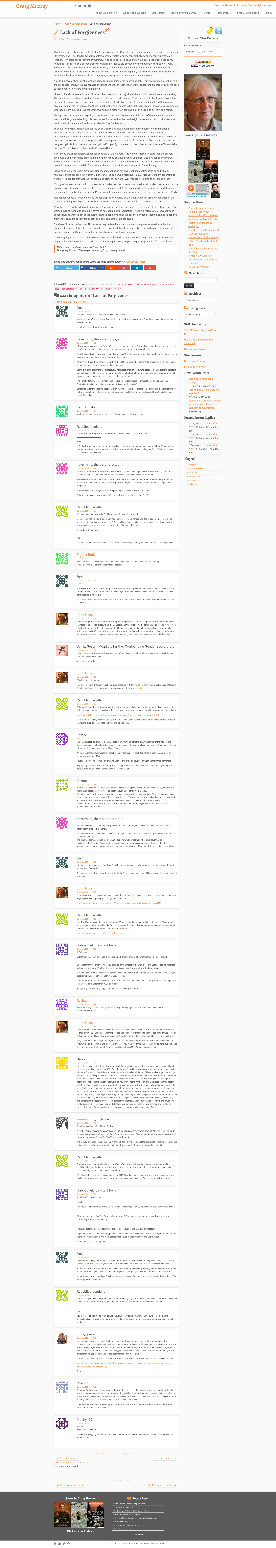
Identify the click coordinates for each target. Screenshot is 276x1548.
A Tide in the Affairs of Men (203, 215)
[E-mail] (80, 6)
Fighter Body (86, 555)
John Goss (85, 615)
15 (79, 301)
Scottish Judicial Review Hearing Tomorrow (129, 1504)
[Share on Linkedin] (137, 267)
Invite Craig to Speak (247, 12)
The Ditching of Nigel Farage (203, 237)
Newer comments (165, 1458)
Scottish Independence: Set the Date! (126, 1515)
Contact (208, 12)
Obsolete (193, 480)
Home (57, 23)
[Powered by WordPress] (137, 1543)
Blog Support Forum (195, 366)
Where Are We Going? (200, 255)
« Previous (59, 301)
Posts (66, 23)
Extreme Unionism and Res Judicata (126, 1525)
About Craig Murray (106, 12)
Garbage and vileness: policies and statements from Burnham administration (204, 404)
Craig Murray (32, 5)
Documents (224, 12)
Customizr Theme (158, 1544)
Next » (84, 301)
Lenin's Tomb (194, 476)
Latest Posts (159, 12)
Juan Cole (193, 472)
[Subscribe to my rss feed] (76, 6)
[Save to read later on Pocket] (124, 267)
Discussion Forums (194, 361)
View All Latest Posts (133, 261)
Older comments (67, 1458)
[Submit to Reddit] (111, 267)
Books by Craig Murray (184, 12)
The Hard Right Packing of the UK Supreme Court (131, 1511)
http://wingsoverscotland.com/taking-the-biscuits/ (99, 933)
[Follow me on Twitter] (85, 6)
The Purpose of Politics (162, 1485)
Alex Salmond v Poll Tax (71, 1485)
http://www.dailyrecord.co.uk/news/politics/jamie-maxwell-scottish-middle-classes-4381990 (118, 715)
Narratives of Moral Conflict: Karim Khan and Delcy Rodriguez (203, 223)
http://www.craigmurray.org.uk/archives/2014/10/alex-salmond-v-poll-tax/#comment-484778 (119, 903)
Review (82, 1001)
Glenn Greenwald (196, 469)
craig (85, 39)
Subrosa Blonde (195, 484)
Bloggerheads (194, 465)
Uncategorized (79, 23)
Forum (268, 12)
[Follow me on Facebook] (90, 6)
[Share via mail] (150, 267)
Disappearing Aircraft (195, 349)
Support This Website (134, 12)
